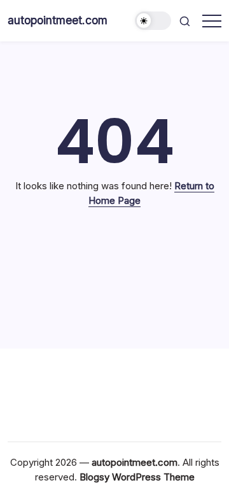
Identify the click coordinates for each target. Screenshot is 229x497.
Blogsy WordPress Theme (137, 477)
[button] (153, 20)
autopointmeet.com (58, 20)
